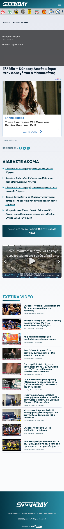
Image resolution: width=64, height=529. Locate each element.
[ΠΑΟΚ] (23, 11)
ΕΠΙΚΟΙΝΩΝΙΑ (14, 514)
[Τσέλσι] (57, 11)
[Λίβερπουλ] (37, 11)
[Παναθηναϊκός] (10, 11)
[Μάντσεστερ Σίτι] (51, 11)
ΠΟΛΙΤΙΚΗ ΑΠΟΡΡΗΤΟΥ (32, 514)
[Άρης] (30, 11)
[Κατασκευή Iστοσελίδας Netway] (36, 526)
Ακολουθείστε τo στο (32, 230)
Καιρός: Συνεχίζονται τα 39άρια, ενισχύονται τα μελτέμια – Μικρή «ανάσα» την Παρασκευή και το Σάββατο (31, 201)
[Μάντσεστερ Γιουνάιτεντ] (44, 11)
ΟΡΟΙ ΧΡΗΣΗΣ (50, 514)
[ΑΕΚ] (16, 11)
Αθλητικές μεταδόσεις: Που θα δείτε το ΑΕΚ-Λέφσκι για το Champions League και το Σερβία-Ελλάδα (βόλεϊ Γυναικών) (30, 214)
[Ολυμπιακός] (3, 11)
